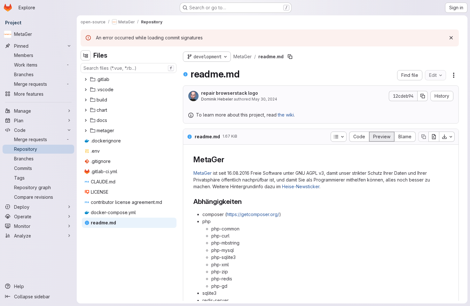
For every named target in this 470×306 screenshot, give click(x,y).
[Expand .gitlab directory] (86, 79)
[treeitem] (129, 79)
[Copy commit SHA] (423, 96)
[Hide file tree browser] (86, 55)
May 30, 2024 (264, 99)
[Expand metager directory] (86, 130)
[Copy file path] (290, 57)
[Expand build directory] (86, 100)
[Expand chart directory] (86, 110)
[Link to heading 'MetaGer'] (228, 159)
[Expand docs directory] (86, 120)
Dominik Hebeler (217, 99)
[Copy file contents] (423, 137)
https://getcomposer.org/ (253, 214)
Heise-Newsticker (300, 186)
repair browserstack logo (229, 93)
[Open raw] (434, 137)
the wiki (286, 114)
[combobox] (128, 68)
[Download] (447, 137)
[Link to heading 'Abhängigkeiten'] (245, 201)
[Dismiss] (451, 38)
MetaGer (202, 173)
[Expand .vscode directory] (86, 89)
